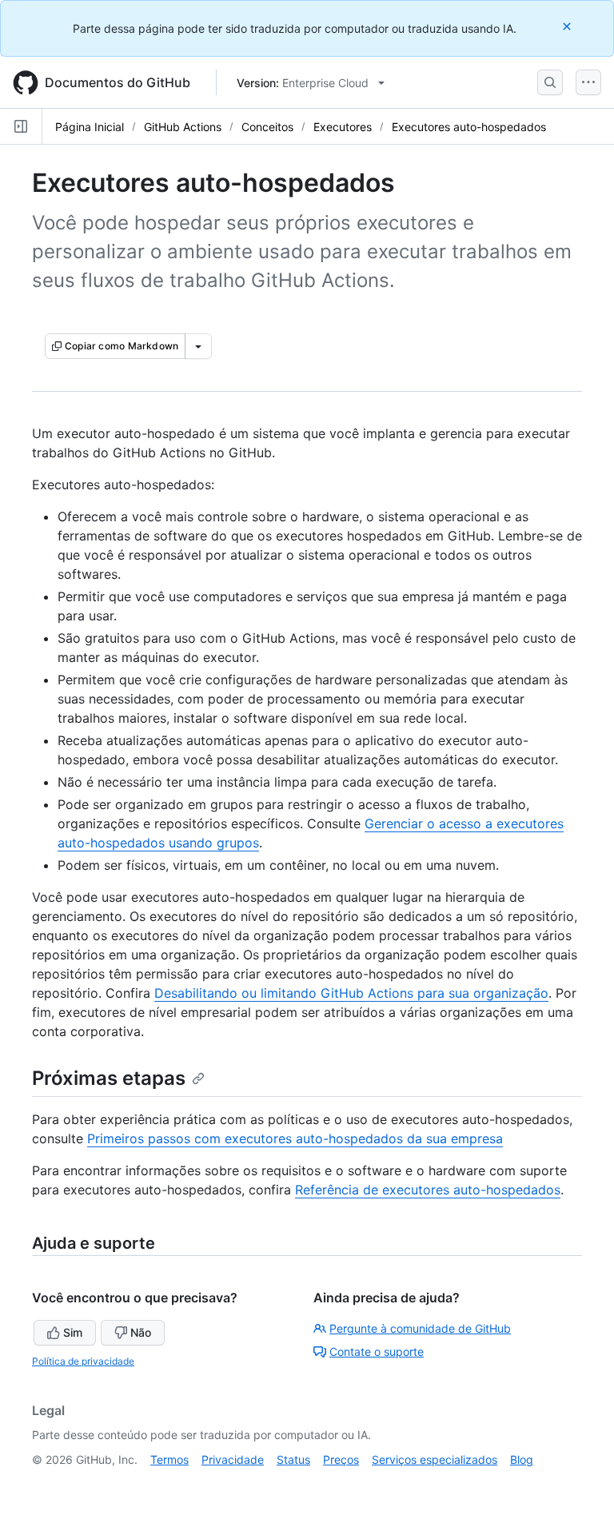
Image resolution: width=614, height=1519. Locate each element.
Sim (72, 1332)
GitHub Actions (182, 127)
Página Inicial (89, 127)
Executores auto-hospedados (469, 127)
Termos (169, 1459)
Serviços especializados (434, 1459)
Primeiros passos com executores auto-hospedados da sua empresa (295, 1138)
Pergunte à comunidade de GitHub (420, 1328)
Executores (342, 127)
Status (293, 1459)
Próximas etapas (108, 1078)
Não (140, 1332)
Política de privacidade (83, 1361)
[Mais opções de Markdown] (198, 346)
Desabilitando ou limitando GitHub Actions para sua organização (351, 993)
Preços (341, 1459)
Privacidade (232, 1459)
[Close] (568, 26)
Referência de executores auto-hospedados (427, 1190)
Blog (521, 1459)
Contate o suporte (376, 1351)
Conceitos (267, 127)
